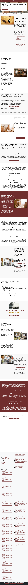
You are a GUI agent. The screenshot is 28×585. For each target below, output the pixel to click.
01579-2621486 (5, 457)
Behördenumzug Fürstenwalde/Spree (20, 465)
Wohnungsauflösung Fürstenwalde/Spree (21, 461)
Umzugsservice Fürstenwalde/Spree (20, 454)
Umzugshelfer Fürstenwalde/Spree (20, 464)
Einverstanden (7, 583)
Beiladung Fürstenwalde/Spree (19, 466)
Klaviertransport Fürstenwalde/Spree (20, 458)
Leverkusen (3, 184)
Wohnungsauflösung (18, 39)
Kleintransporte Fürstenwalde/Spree (20, 463)
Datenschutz (3, 463)
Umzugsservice (16, 13)
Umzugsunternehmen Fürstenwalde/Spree (8, 0)
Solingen (5, 231)
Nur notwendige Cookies (13, 583)
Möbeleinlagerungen (18, 42)
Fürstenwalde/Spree (20, 47)
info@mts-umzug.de (6, 458)
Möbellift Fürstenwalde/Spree (19, 467)
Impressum (3, 462)
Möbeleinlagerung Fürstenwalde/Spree (20, 459)
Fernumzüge (23, 266)
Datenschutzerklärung (19, 583)
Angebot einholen (4, 9)
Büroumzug (17, 41)
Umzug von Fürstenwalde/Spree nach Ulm (8, 560)
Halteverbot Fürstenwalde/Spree (19, 457)
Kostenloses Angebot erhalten (14, 106)
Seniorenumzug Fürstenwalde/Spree (20, 460)
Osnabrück (23, 183)
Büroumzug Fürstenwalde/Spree (19, 455)
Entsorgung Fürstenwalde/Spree (19, 462)
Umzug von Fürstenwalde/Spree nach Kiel (21, 503)
